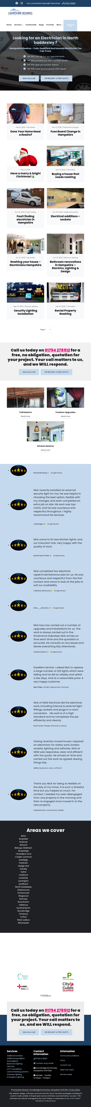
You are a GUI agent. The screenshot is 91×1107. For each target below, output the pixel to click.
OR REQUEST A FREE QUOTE (56, 78)
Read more (25, 416)
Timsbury (23, 913)
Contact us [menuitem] (70, 25)
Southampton (23, 907)
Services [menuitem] (17, 27)
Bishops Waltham (23, 847)
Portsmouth (23, 892)
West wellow (23, 919)
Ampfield (23, 838)
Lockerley (23, 877)
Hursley (23, 868)
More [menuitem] (58, 27)
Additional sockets (71, 212)
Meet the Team (67, 1069)
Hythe (23, 871)
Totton (23, 916)
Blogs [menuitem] (41, 25)
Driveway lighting (14, 1074)
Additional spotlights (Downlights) (16, 1059)
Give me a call (29, 78)
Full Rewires (25, 412)
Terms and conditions (69, 1055)
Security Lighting (31, 306)
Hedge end (23, 865)
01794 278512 (69, 3)
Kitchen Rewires (45, 446)
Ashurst (23, 844)
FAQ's (62, 1060)
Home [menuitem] (9, 25)
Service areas (66, 1074)
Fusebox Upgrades (65, 412)
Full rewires (31, 127)
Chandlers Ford (23, 853)
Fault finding (31, 212)
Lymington (23, 880)
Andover (23, 841)
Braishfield (23, 850)
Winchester (23, 922)
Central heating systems (17, 1071)
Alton (23, 835)
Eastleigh (23, 859)
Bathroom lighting (71, 258)
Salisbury (23, 904)
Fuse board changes (71, 127)
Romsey (23, 898)
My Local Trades (73, 1098)
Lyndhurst (23, 883)
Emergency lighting (15, 1077)
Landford (23, 874)
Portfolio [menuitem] (50, 25)
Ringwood (23, 895)
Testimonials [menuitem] (30, 25)
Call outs (10, 1066)
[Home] (21, 12)
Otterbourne (23, 889)
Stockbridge (23, 910)
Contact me (65, 1065)
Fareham (23, 862)
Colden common (23, 856)
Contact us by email (44, 1063)
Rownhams (23, 901)
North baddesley (23, 886)
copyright (72, 1096)
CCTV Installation (14, 1069)
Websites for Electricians (45, 1101)
